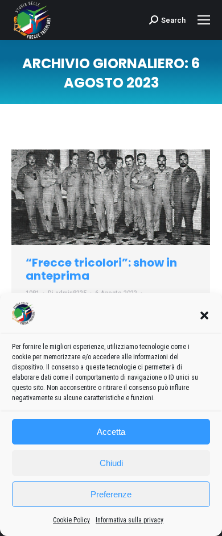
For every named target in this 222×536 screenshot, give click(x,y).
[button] (204, 315)
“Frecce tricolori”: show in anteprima (101, 269)
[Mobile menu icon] (204, 20)
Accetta (111, 432)
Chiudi (111, 463)
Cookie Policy (71, 520)
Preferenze (111, 494)
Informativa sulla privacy (129, 520)
